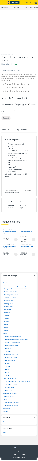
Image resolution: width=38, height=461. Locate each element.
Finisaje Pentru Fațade (12, 345)
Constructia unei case (12, 402)
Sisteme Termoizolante (12, 342)
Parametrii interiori (10, 378)
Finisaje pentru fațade (7, 54)
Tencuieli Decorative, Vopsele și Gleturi (17, 381)
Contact (5, 411)
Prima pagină (5, 7)
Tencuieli (7, 315)
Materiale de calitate (11, 405)
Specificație (22, 130)
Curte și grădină (9, 304)
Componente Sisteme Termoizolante (16, 339)
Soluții (5, 333)
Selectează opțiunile (14, 239)
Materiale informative (10, 393)
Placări (6, 321)
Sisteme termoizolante (11, 292)
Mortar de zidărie (9, 301)
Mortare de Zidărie (11, 357)
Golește (33, 104)
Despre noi (6, 408)
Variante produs (7, 104)
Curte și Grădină (10, 360)
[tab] (5, 130)
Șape (6, 330)
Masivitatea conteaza (11, 354)
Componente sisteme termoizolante (15, 289)
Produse (16, 7)
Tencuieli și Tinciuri (10, 298)
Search (27, 2)
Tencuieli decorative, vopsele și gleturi (16, 286)
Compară (18, 70)
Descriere (5, 130)
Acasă (5, 280)
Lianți (6, 327)
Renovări (7, 312)
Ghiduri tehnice (9, 396)
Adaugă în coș (20, 457)
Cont (4, 432)
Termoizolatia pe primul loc (12, 336)
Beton (6, 324)
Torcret (6, 318)
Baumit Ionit (7, 310)
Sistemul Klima (8, 307)
